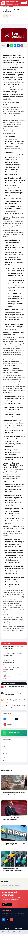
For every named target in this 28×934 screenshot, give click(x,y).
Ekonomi (5, 746)
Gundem (5, 742)
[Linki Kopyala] (21, 45)
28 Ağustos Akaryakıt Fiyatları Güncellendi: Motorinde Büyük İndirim (13, 668)
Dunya (4, 760)
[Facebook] (3, 919)
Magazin (5, 757)
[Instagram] (11, 919)
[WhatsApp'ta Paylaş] (11, 45)
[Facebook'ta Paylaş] (18, 45)
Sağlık (10, 6)
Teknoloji (5, 753)
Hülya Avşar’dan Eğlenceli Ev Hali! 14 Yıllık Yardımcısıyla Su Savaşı (13, 647)
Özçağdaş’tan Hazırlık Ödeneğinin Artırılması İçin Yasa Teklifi (13, 675)
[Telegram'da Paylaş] (15, 45)
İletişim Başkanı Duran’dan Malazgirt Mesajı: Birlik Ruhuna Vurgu (13, 654)
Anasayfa (4, 6)
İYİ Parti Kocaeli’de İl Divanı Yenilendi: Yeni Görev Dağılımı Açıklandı (13, 661)
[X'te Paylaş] (8, 45)
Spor (4, 750)
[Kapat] (26, 1)
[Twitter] (7, 919)
